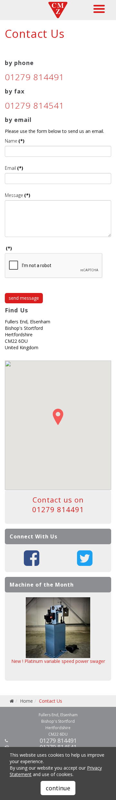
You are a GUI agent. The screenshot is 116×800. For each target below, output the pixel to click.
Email (14, 168)
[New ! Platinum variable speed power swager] (58, 627)
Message (17, 195)
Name (14, 141)
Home (26, 701)
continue (58, 788)
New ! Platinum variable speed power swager (58, 661)
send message (24, 298)
